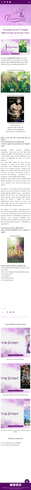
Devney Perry (5, 317)
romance (13, 317)
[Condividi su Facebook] (7, 312)
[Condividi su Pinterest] (13, 312)
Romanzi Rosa (22, 317)
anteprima (25, 316)
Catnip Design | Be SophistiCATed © (19, 488)
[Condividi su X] (10, 312)
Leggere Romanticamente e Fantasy (13, 487)
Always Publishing (15, 316)
